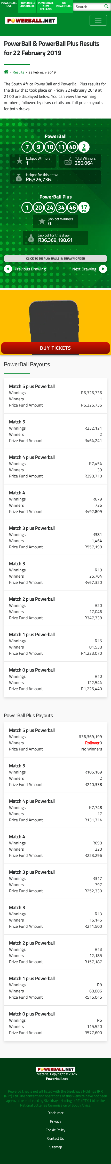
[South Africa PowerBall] (6, 72)
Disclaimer (55, 1112)
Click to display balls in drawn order (55, 258)
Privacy (55, 1121)
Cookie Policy (55, 1129)
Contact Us (55, 1138)
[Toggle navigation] (98, 20)
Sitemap (55, 1147)
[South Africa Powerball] (31, 20)
